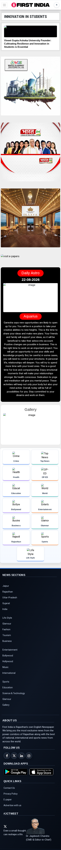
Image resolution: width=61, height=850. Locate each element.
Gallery (5, 705)
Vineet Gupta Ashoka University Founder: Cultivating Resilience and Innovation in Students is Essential (27, 43)
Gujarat (6, 603)
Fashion (6, 629)
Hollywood (7, 661)
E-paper (8, 799)
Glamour (6, 624)
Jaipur (5, 586)
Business (7, 641)
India (4, 609)
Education (7, 687)
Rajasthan (7, 592)
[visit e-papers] (10, 259)
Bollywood (7, 655)
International (8, 673)
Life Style (7, 618)
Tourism (6, 635)
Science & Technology (13, 693)
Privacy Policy (11, 794)
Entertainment (9, 650)
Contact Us (9, 788)
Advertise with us (12, 805)
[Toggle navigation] (4, 5)
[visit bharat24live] (30, 154)
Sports (5, 682)
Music (5, 667)
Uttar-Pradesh (9, 597)
